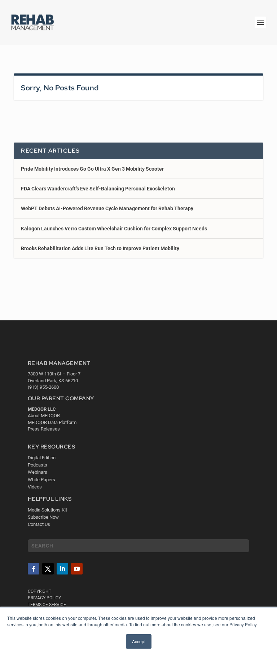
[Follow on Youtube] (77, 568)
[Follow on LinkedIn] (62, 568)
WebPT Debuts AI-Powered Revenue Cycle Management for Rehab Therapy (107, 208)
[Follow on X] (48, 568)
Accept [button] (138, 641)
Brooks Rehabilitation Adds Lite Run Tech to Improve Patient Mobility (100, 248)
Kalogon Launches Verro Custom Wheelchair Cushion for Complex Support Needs (114, 228)
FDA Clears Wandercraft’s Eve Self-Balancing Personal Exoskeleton (98, 188)
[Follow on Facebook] (33, 568)
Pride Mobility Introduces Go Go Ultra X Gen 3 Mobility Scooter (92, 169)
